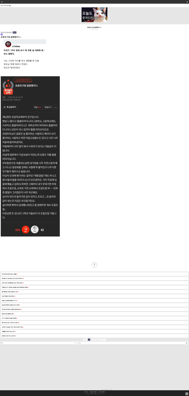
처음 (84, 340)
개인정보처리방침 (93, 391)
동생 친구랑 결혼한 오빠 (7, 313)
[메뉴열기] (2, 2)
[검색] (186, 343)
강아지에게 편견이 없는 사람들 (9, 274)
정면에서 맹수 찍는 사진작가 (8, 335)
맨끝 (105, 340)
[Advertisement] (94, 252)
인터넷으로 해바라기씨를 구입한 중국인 (11, 309)
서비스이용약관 (101, 391)
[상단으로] (186, 393)
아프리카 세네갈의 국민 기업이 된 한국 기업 (12, 327)
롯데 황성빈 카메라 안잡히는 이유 (10, 291)
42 (91, 339)
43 (94, 339)
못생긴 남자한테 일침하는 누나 (9, 300)
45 (99, 339)
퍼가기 (14, 32)
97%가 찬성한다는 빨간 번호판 (9, 318)
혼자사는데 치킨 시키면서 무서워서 (10, 322)
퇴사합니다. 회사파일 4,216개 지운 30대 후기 (12, 278)
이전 (86, 340)
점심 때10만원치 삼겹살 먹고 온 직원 (10, 305)
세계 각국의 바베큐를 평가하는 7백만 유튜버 (12, 282)
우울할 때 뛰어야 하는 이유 (8, 331)
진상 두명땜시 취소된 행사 (8, 296)
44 (97, 339)
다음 (102, 340)
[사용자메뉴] (187, 2)
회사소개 (86, 391)
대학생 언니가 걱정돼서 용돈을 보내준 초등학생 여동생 (15, 287)
